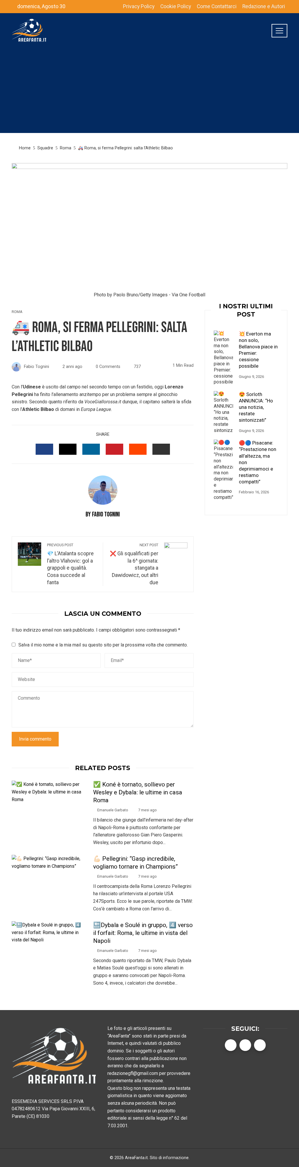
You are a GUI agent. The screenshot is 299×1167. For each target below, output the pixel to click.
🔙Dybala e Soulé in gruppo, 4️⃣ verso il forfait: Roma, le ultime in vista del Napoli (143, 933)
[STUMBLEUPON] (138, 449)
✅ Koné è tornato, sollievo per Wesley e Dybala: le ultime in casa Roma (137, 792)
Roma (17, 312)
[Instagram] (260, 1045)
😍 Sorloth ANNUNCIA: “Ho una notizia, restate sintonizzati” (256, 407)
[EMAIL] (161, 449)
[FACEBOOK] (44, 449)
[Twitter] (245, 1045)
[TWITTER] (68, 449)
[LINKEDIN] (91, 449)
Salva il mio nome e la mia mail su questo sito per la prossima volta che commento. (103, 645)
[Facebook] (231, 1045)
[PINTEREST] (114, 449)
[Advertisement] (149, 92)
